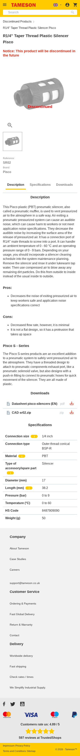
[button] (5, 4)
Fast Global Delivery (22, 614)
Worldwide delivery (21, 655)
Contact (14, 635)
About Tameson (19, 548)
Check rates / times (21, 676)
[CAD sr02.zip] (71, 413)
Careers (15, 569)
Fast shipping (18, 666)
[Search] (73, 12)
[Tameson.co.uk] (23, 5)
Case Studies (18, 559)
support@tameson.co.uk (25, 583)
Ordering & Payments (23, 603)
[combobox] (40, 12)
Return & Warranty (21, 624)
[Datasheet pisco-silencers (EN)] (71, 404)
